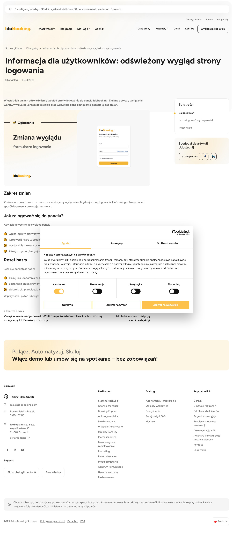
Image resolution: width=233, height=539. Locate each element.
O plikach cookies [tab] (167, 243)
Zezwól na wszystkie (165, 304)
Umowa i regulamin (205, 405)
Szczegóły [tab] (116, 243)
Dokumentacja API (204, 430)
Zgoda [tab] (65, 243)
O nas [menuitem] (177, 28)
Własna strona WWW (110, 426)
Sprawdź (116, 9)
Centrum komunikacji (110, 466)
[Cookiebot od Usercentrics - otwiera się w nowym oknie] (175, 232)
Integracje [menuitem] (66, 28)
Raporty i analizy (107, 431)
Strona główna (13, 48)
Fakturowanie (106, 477)
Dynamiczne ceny (108, 472)
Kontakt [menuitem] (189, 28)
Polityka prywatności (52, 521)
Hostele (150, 421)
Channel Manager (108, 405)
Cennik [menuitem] (99, 28)
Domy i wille (153, 411)
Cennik (198, 400)
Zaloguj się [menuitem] (222, 19)
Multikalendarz (106, 421)
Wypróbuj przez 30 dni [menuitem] (213, 28)
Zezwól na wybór (116, 304)
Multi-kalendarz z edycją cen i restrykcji (133, 316)
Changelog (32, 48)
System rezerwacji (108, 400)
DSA (82, 521)
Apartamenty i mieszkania (161, 400)
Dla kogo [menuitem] (82, 28)
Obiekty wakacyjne (157, 405)
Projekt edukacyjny (205, 416)
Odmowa (67, 304)
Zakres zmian (186, 112)
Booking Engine (107, 411)
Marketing (104, 451)
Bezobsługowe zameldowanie (106, 444)
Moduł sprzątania (108, 461)
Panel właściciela (108, 456)
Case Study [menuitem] (144, 28)
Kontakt (198, 444)
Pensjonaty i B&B (155, 416)
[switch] (97, 291)
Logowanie (200, 449)
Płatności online (107, 437)
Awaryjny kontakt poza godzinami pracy (207, 437)
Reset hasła (185, 127)
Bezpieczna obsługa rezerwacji (205, 423)
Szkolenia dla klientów (206, 411)
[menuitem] (220, 521)
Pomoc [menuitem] (209, 19)
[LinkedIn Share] (213, 156)
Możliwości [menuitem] (46, 28)
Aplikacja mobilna (108, 416)
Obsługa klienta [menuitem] (193, 19)
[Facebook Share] (205, 156)
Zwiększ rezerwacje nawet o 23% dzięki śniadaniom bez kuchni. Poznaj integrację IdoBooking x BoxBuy (53, 316)
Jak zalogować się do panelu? (196, 120)
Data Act (72, 521)
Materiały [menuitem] (161, 28)
